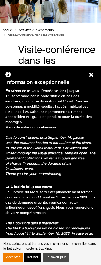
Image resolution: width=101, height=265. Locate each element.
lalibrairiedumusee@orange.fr (29, 208)
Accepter (13, 257)
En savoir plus (56, 257)
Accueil (8, 30)
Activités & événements (36, 30)
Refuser (32, 257)
